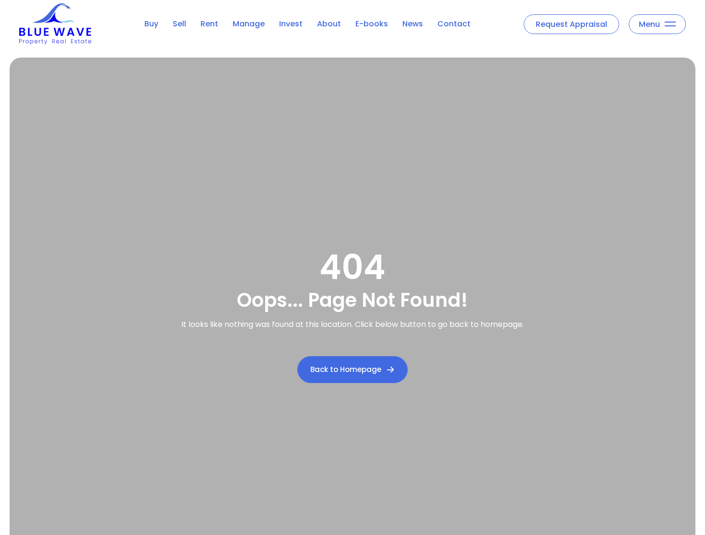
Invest (291, 23)
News (412, 23)
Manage (249, 23)
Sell (179, 23)
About (329, 23)
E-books (371, 23)
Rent (209, 23)
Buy (151, 23)
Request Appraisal (571, 24)
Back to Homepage (345, 369)
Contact (453, 23)
